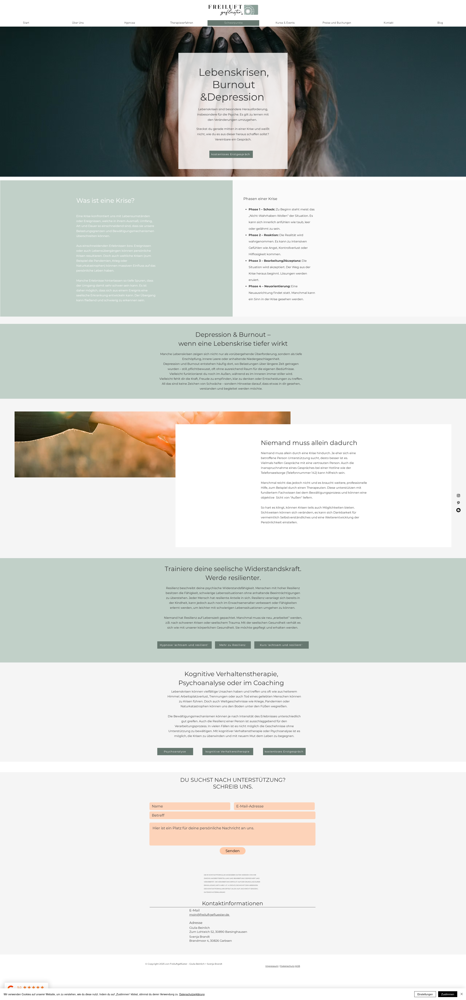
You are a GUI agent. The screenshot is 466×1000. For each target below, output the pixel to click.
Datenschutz (287, 966)
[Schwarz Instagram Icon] (458, 495)
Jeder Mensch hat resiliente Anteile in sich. (220, 598)
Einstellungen (425, 994)
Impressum (271, 966)
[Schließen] (461, 994)
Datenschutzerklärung (192, 994)
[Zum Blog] (458, 510)
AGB (297, 966)
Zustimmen (447, 994)
